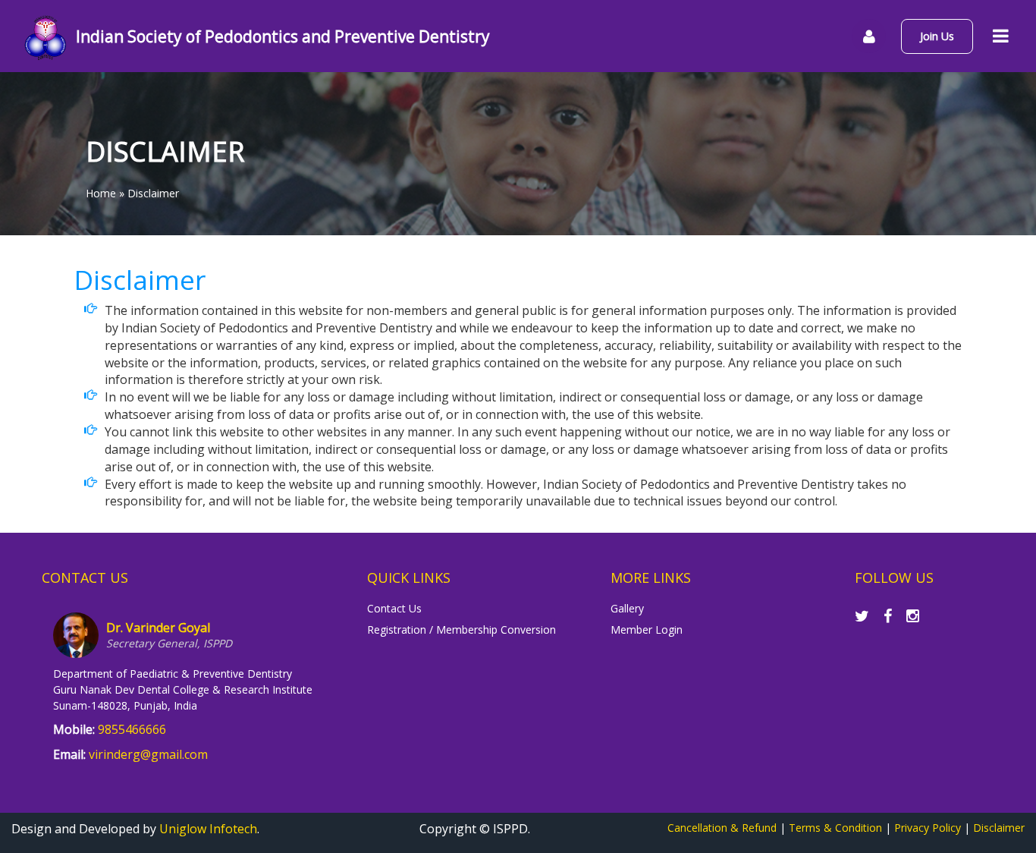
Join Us (937, 36)
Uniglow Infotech (208, 828)
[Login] (869, 36)
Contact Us (394, 608)
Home (101, 193)
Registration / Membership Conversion (461, 629)
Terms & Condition (835, 827)
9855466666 (132, 729)
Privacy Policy (927, 827)
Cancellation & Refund (722, 827)
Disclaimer (999, 827)
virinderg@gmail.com (148, 754)
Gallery (627, 608)
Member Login (647, 629)
